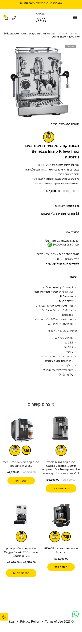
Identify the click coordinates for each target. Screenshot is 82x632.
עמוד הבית (74, 33)
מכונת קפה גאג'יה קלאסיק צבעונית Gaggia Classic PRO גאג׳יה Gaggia (21, 552)
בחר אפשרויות (61, 488)
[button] (4, 617)
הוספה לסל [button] (21, 480)
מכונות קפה (58, 33)
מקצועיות (60, 205)
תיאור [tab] (73, 276)
